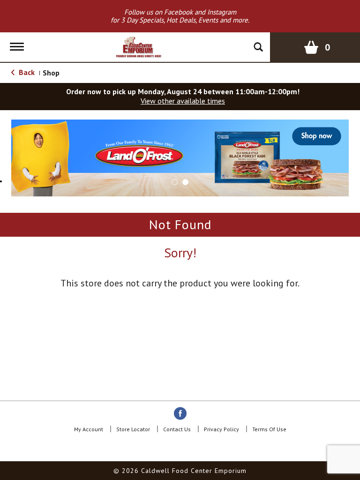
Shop (51, 72)
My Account (88, 429)
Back (26, 72)
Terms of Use (269, 429)
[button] (180, 157)
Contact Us (177, 429)
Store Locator (133, 429)
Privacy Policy (221, 429)
